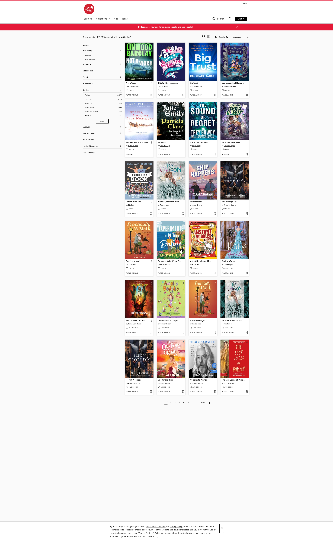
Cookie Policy (152, 536)
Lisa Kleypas (228, 265)
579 (203, 402)
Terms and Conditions (155, 526)
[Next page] (209, 402)
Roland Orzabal (197, 383)
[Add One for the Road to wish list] (182, 392)
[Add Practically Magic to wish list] (151, 273)
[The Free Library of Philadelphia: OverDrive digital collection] (89, 9)
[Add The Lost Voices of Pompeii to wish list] (246, 392)
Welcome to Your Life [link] (199, 380)
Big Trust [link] (194, 83)
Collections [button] (102, 18)
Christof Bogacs (229, 146)
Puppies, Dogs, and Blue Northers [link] (138, 142)
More (102, 121)
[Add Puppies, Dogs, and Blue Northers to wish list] (151, 154)
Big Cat (131, 205)
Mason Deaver (197, 205)
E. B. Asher (164, 86)
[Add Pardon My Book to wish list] (151, 214)
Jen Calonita (132, 265)
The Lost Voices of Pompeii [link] (233, 380)
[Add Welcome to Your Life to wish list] (214, 392)
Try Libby (142, 27)
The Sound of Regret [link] (199, 142)
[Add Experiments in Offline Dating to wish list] (182, 273)
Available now (90, 60)
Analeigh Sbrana (230, 205)
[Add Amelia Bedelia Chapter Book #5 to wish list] (182, 332)
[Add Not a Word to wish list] (151, 95)
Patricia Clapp (165, 146)
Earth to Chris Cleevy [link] (231, 142)
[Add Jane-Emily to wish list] (182, 154)
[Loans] (230, 19)
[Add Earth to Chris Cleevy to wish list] (246, 154)
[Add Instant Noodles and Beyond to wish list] (214, 273)
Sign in (241, 18)
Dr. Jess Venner (229, 383)
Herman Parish (165, 324)
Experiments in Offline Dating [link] (170, 261)
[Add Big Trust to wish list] (214, 95)
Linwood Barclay (134, 86)
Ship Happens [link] (196, 202)
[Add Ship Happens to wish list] (214, 214)
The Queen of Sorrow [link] (135, 321)
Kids (116, 18)
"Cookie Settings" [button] (146, 533)
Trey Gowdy (196, 146)
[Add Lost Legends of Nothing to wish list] (246, 95)
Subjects (88, 18)
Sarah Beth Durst (134, 324)
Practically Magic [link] (133, 261)
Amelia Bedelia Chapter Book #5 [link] (170, 321)
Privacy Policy (176, 526)
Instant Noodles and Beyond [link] (202, 261)
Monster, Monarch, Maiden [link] (170, 202)
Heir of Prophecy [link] (229, 202)
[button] (218, 19)
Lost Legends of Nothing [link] (233, 83)
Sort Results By (221, 37)
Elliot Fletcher (165, 383)
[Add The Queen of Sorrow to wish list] (151, 332)
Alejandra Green (230, 86)
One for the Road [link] (165, 380)
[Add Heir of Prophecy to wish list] (246, 214)
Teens (125, 18)
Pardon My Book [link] (133, 202)
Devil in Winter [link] (228, 261)
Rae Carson (164, 205)
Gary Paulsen (133, 146)
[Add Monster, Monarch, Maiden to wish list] (182, 214)
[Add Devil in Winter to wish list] (246, 273)
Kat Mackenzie (165, 265)
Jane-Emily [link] (163, 142)
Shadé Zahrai (197, 86)
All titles (88, 56)
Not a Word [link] (131, 83)
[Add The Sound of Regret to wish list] (214, 154)
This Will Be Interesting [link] (168, 83)
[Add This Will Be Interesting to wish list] (182, 95)
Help (244, 4)
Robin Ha (195, 265)
